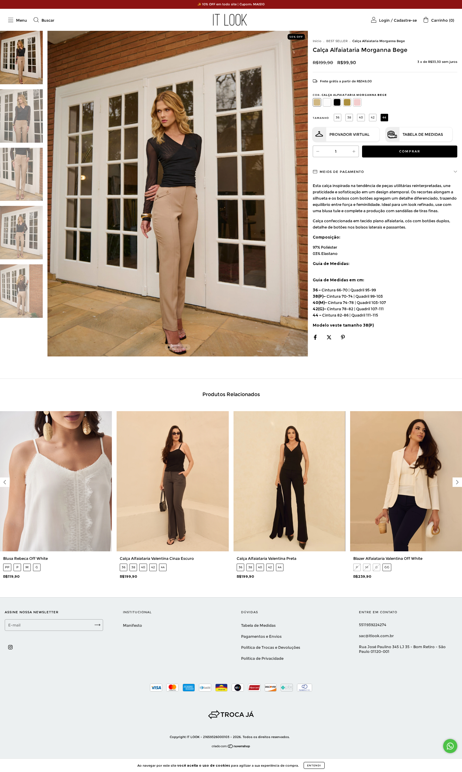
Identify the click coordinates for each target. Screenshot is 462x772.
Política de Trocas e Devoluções (270, 647)
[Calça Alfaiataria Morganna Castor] (347, 102)
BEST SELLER (337, 41)
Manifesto (132, 625)
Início (317, 41)
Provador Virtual (349, 134)
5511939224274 (372, 624)
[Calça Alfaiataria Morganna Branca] (327, 102)
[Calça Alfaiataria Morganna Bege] (317, 102)
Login (384, 20)
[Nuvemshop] (231, 746)
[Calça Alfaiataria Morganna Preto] (337, 102)
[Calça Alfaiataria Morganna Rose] (357, 102)
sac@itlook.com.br (376, 635)
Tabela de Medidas (423, 134)
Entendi (314, 765)
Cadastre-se (405, 20)
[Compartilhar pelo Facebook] (316, 337)
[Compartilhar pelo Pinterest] (342, 337)
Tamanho (321, 117)
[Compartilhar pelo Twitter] (330, 337)
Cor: (350, 94)
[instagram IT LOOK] (10, 647)
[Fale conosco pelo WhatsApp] (450, 746)
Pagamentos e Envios (261, 636)
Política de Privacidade (262, 658)
